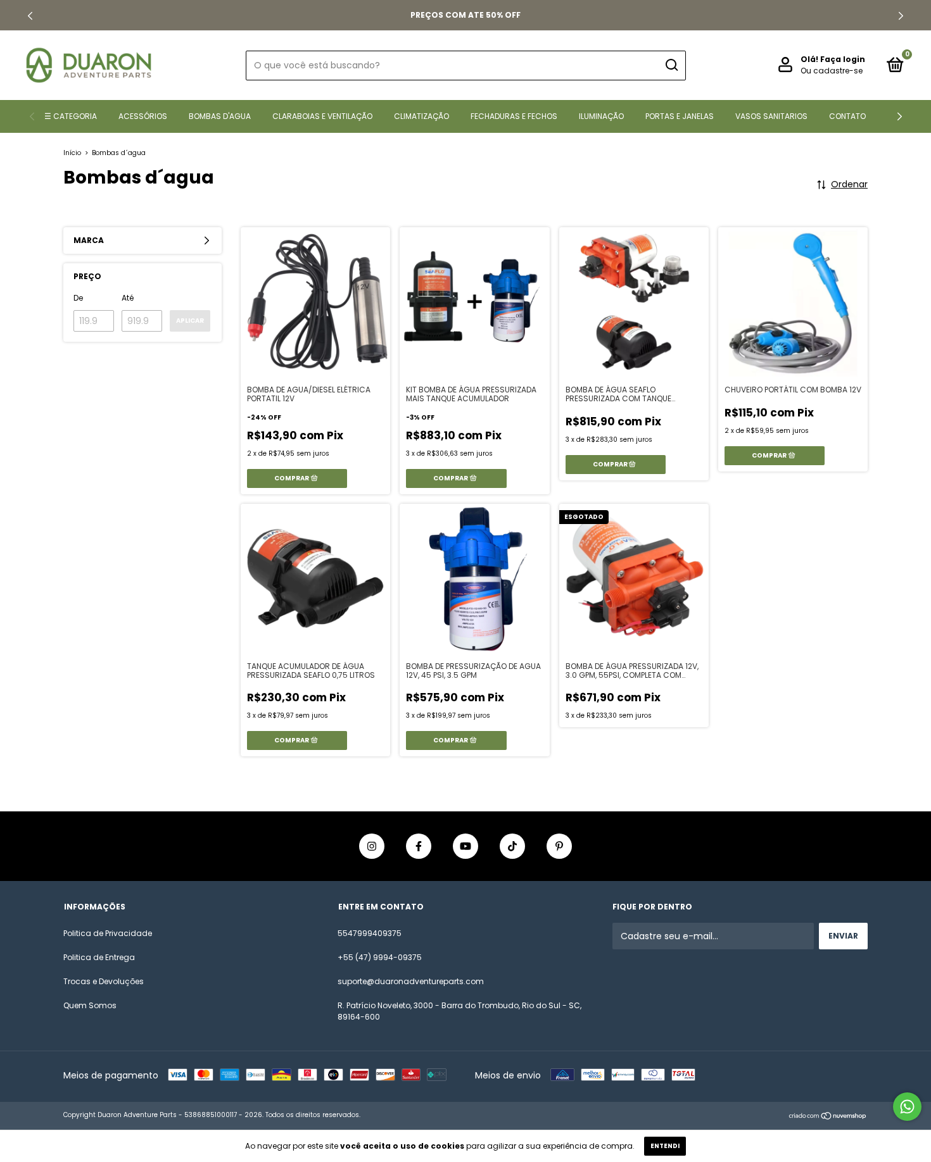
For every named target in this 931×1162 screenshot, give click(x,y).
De (78, 297)
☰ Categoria (70, 116)
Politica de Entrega (99, 957)
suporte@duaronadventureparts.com (411, 981)
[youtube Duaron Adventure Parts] (465, 846)
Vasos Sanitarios (771, 116)
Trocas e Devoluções (103, 981)
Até (128, 297)
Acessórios (142, 116)
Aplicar (190, 320)
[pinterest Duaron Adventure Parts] (559, 846)
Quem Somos (90, 1005)
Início (72, 153)
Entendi (665, 1146)
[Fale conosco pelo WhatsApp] (907, 1106)
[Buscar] (671, 65)
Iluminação (601, 116)
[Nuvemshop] (828, 1116)
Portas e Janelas (679, 116)
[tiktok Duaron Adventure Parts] (512, 846)
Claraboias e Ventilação (322, 116)
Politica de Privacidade (107, 933)
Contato (847, 116)
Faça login (842, 59)
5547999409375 (370, 933)
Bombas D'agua (220, 116)
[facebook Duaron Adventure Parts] (418, 846)
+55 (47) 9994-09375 (380, 957)
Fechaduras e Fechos (514, 116)
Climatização (421, 116)
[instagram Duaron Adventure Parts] (371, 846)
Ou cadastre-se (832, 70)
